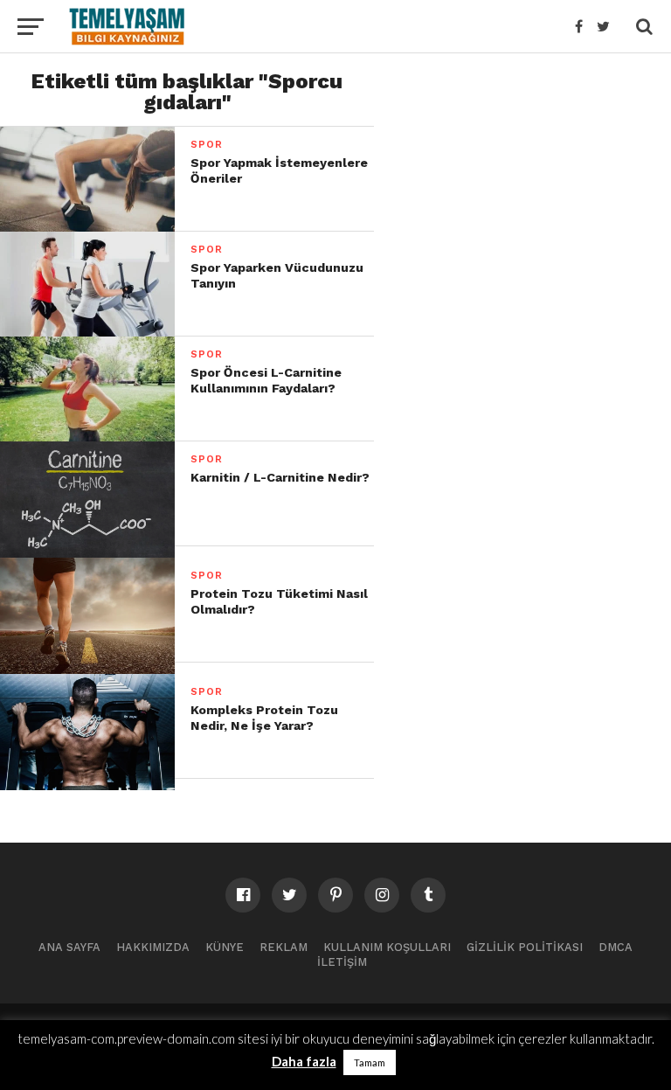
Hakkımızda (153, 947)
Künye (224, 947)
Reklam (283, 947)
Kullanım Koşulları (387, 947)
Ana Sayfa (69, 947)
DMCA (615, 947)
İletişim (342, 962)
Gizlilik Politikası (525, 947)
